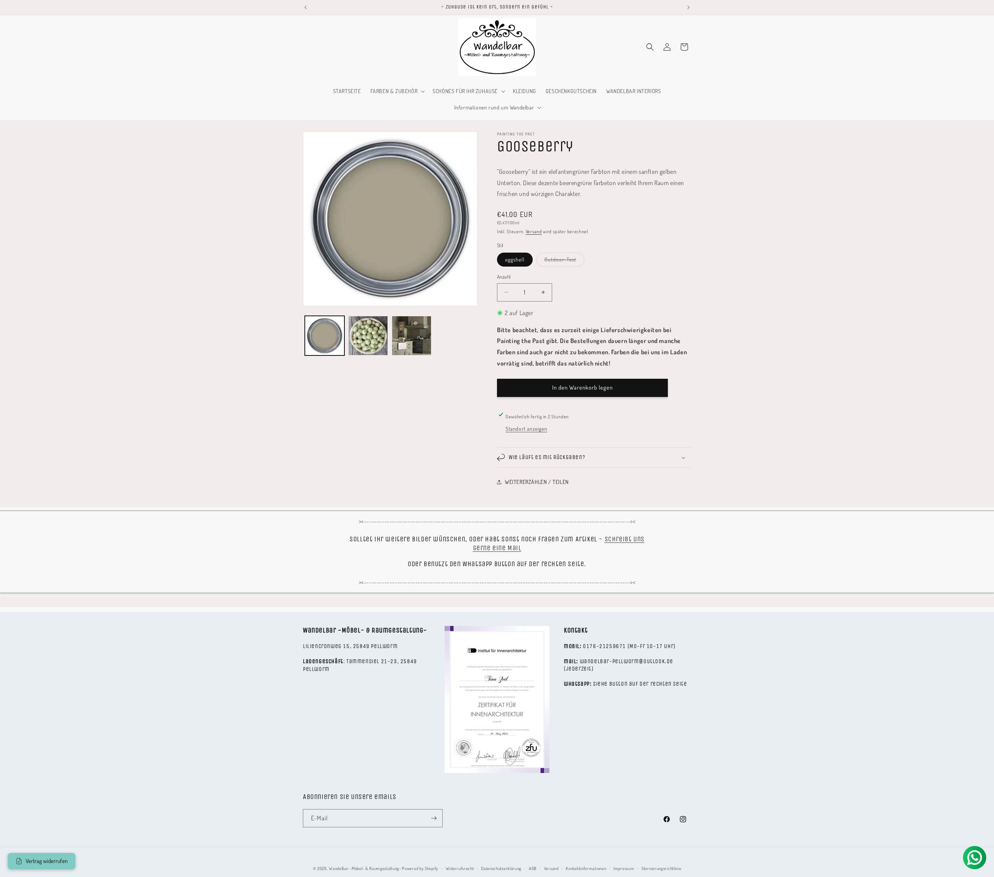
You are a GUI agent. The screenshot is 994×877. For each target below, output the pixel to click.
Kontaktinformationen (586, 868)
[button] (397, 91)
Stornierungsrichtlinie (661, 868)
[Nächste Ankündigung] (688, 7)
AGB (533, 868)
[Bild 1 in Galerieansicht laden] (324, 335)
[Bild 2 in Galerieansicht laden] (368, 335)
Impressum (623, 868)
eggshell (515, 259)
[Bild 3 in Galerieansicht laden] (411, 335)
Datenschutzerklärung (501, 868)
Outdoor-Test (564, 261)
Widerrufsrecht (460, 868)
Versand (534, 231)
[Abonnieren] (433, 818)
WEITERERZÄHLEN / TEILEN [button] (537, 481)
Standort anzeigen (526, 428)
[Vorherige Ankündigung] (305, 7)
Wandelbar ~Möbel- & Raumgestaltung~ (365, 868)
